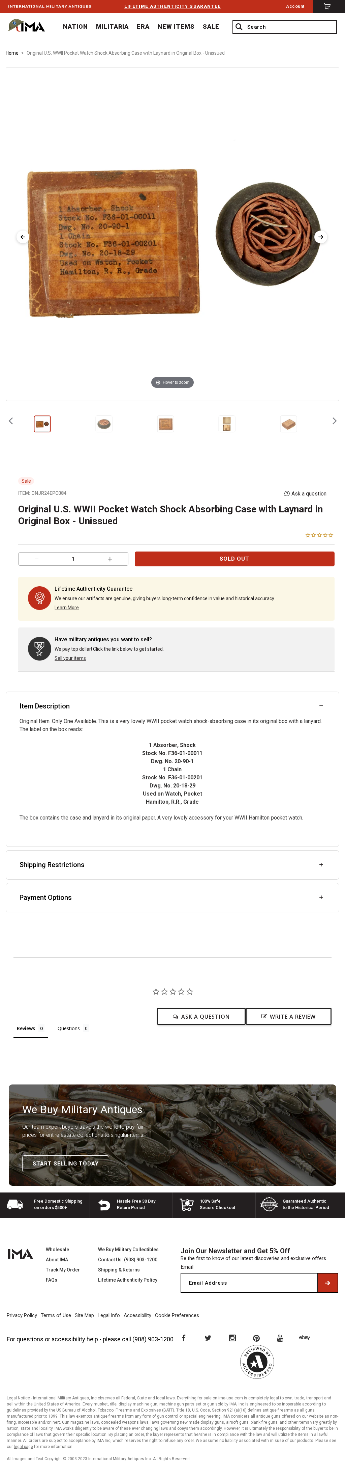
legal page (23, 1446)
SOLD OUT (234, 559)
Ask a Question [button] (205, 1016)
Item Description (45, 706)
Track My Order (63, 1269)
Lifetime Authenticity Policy (127, 1280)
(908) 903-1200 (153, 1339)
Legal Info (109, 1315)
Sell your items (70, 658)
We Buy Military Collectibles (128, 1249)
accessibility (68, 1339)
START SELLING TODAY (66, 1163)
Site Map (84, 1315)
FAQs (51, 1280)
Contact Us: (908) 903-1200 (127, 1259)
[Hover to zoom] (172, 233)
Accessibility (137, 1315)
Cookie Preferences (177, 1315)
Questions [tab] (69, 1028)
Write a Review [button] (293, 1016)
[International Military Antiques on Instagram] (232, 1337)
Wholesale (57, 1249)
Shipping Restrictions (52, 865)
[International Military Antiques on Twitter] (207, 1337)
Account (295, 6)
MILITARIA (112, 26)
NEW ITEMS (176, 26)
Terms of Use (56, 1315)
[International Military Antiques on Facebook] (183, 1337)
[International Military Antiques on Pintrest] (257, 1337)
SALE (211, 26)
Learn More (67, 607)
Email (187, 1267)
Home (12, 53)
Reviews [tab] (26, 1028)
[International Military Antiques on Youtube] (281, 1337)
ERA (143, 26)
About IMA (57, 1259)
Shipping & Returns (119, 1269)
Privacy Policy (22, 1315)
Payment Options (46, 897)
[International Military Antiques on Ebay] (306, 1337)
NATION (75, 26)
